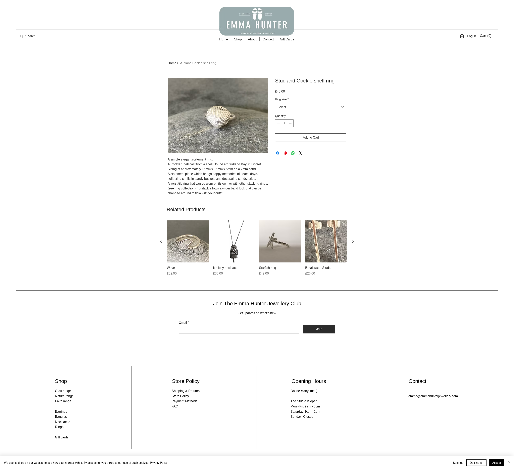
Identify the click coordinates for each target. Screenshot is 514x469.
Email (183, 322)
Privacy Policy (158, 463)
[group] (257, 250)
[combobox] (310, 107)
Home (172, 63)
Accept (496, 463)
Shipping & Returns (186, 391)
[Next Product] (353, 241)
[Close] (509, 462)
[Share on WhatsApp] (293, 153)
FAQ (175, 406)
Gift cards (61, 437)
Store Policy (180, 396)
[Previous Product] (161, 241)
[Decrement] (278, 123)
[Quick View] (188, 241)
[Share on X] (300, 153)
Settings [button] (458, 463)
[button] (486, 36)
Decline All (476, 463)
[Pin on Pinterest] (285, 153)
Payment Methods (184, 401)
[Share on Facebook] (277, 153)
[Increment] (290, 123)
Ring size (282, 99)
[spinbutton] (284, 123)
